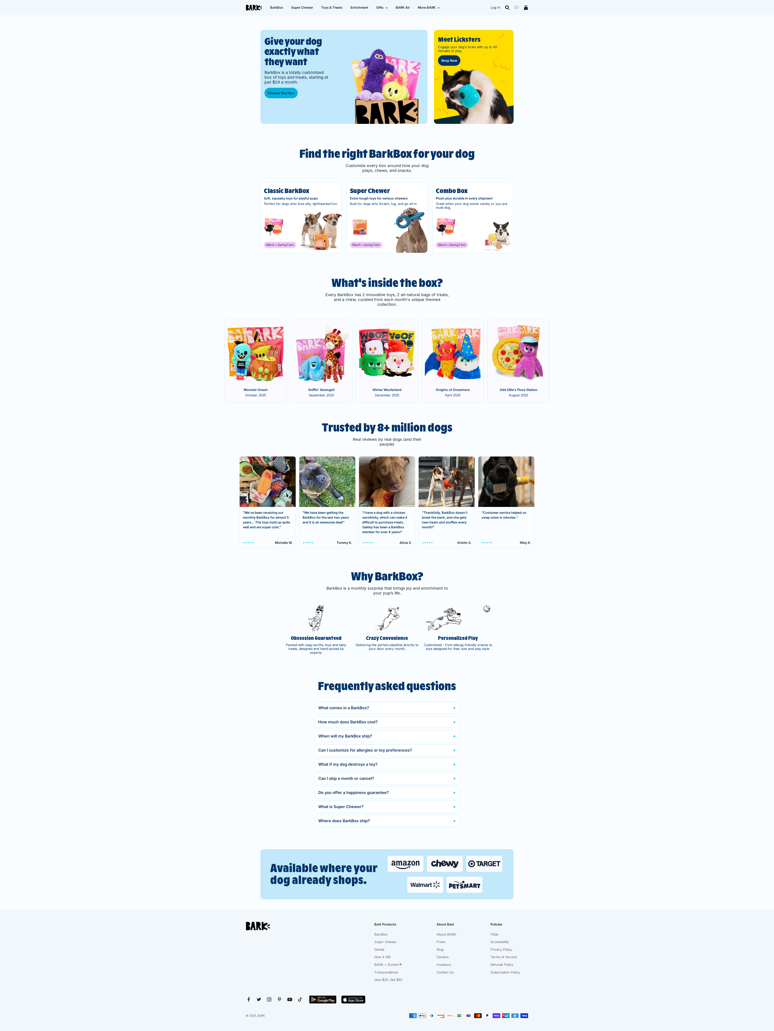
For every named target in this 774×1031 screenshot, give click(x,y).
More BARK (427, 7)
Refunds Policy (501, 965)
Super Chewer (302, 7)
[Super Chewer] (387, 218)
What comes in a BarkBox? (343, 707)
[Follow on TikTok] (300, 999)
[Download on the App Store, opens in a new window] (353, 999)
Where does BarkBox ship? (344, 820)
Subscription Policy (505, 972)
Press (441, 942)
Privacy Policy (501, 949)
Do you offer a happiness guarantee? (353, 792)
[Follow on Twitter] (259, 999)
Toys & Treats (331, 7)
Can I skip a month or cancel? (346, 778)
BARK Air (403, 7)
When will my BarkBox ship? (345, 736)
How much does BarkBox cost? (348, 722)
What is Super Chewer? (341, 806)
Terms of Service (503, 957)
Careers (443, 957)
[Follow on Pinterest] (279, 999)
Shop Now (449, 60)
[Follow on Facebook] (248, 999)
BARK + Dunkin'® (388, 965)
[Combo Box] (473, 218)
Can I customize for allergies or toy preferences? (365, 750)
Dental (379, 949)
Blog (440, 949)
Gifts (380, 7)
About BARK (446, 934)
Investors (444, 965)
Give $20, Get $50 (388, 980)
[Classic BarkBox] (301, 218)
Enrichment (359, 7)
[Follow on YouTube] (289, 999)
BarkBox (276, 7)
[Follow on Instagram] (269, 999)
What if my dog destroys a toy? (348, 764)
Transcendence (386, 972)
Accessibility (499, 942)
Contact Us (445, 972)
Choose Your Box (281, 93)
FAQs (494, 934)
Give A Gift (382, 957)
